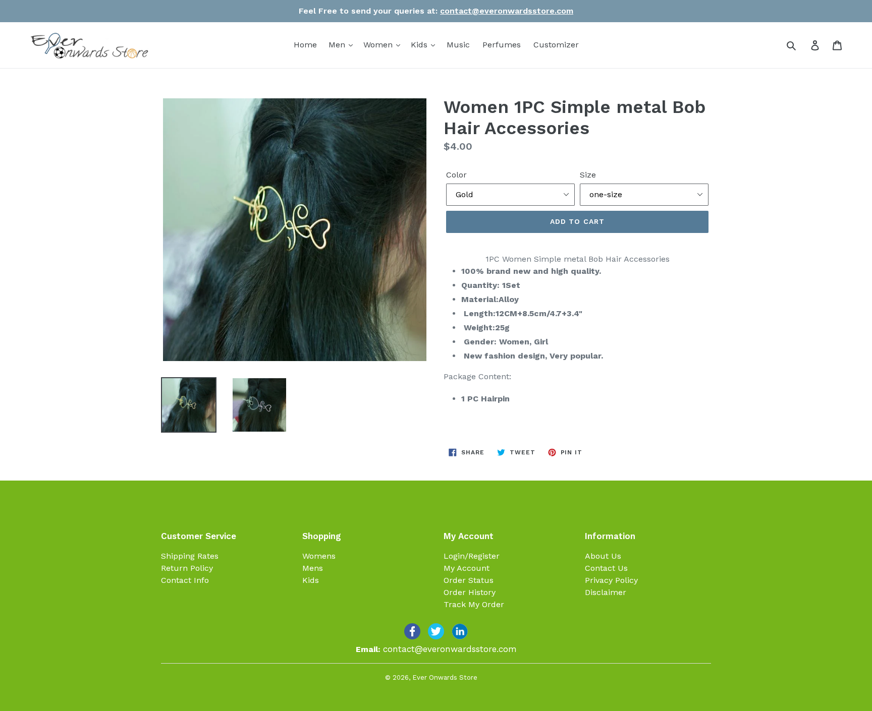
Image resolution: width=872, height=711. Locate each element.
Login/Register (472, 556)
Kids (420, 44)
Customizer (556, 44)
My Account (466, 568)
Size (588, 175)
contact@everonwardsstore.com (506, 11)
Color (456, 175)
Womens (319, 556)
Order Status (469, 580)
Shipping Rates (190, 556)
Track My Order (474, 604)
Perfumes (501, 44)
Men (338, 44)
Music (458, 44)
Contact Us (606, 568)
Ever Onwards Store (444, 677)
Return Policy (187, 568)
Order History (470, 592)
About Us (603, 556)
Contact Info (185, 580)
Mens (312, 568)
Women (379, 44)
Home (305, 44)
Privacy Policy (611, 580)
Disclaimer (605, 592)
